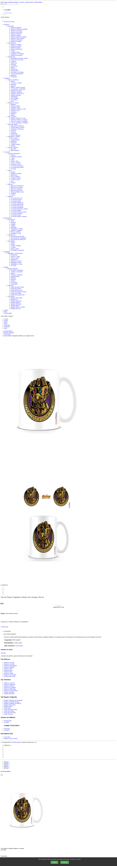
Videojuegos (14, 96)
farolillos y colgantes (16, 230)
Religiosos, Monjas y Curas (18, 109)
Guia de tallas (19, 645)
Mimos (13, 115)
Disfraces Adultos (16, 35)
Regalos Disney (15, 305)
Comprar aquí (4, 626)
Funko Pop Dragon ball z (18, 294)
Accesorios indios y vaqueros (19, 216)
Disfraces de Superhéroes (11, 690)
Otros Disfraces (12, 43)
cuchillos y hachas (16, 178)
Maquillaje (7, 251)
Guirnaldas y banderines (17, 250)
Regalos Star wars (16, 308)
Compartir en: (4, 585)
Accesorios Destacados (14, 153)
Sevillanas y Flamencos (17, 129)
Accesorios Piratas (16, 201)
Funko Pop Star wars (16, 290)
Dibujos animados (16, 95)
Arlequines (14, 112)
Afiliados (6, 722)
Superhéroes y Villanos (14, 136)
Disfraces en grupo (16, 44)
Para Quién (11, 26)
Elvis (12, 101)
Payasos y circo (15, 110)
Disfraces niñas (8, 670)
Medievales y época (16, 90)
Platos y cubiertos (15, 232)
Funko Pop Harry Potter (17, 287)
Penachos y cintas (16, 164)
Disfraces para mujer (9, 676)
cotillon (13, 225)
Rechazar (64, 862)
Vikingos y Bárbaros (16, 92)
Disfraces (6, 24)
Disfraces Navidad (9, 686)
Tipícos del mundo (13, 124)
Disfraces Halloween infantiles (19, 29)
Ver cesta (6, 12)
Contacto (6, 730)
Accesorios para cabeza (17, 167)
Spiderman (14, 141)
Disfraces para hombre (10, 675)
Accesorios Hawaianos (17, 205)
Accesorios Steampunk (17, 207)
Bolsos (13, 273)
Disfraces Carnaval (9, 683)
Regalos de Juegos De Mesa (11, 702)
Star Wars (13, 149)
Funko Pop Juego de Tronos (18, 291)
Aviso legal (7, 737)
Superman (13, 142)
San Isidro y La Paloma (17, 72)
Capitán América (15, 144)
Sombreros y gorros (16, 156)
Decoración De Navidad (17, 236)
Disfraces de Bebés (16, 33)
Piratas (13, 67)
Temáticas (7, 78)
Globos (13, 242)
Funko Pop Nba (8, 714)
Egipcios (13, 86)
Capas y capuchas (16, 162)
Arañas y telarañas (16, 245)
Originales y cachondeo (17, 53)
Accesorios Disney (16, 215)
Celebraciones (11, 56)
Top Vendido (11, 241)
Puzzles (13, 281)
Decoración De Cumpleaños (18, 238)
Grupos (6, 310)
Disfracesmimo (17, 742)
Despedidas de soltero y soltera (19, 58)
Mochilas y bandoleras (17, 270)
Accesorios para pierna (17, 166)
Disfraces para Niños (16, 30)
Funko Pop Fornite (16, 293)
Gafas (12, 159)
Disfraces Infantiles (16, 27)
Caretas (13, 195)
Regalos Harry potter (16, 298)
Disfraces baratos (15, 47)
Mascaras (10, 184)
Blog (5, 311)
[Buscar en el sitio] (17, 4)
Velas (12, 221)
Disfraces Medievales (10, 689)
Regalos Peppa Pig (16, 301)
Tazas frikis (14, 282)
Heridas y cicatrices (16, 261)
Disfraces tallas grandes (10, 665)
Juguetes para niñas (9, 693)
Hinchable (14, 227)
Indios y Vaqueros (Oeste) (18, 87)
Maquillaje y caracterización (15, 253)
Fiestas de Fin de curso (17, 60)
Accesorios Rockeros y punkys (19, 209)
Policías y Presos (15, 106)
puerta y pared (15, 248)
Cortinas (13, 247)
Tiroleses (13, 132)
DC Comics (14, 138)
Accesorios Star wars (16, 198)
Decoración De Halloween (18, 239)
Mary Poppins (15, 98)
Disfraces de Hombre (16, 40)
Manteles (13, 222)
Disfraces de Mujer (16, 41)
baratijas (13, 224)
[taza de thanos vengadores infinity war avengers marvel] (47, 460)
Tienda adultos (8, 313)
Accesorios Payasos (16, 199)
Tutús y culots (15, 161)
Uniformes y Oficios (13, 103)
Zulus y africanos (15, 135)
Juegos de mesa (15, 276)
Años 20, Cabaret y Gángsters (19, 121)
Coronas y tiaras (15, 179)
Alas (12, 181)
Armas (9, 170)
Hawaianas (14, 76)
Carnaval (13, 61)
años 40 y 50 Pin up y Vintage (19, 119)
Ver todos (13, 169)
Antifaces (13, 193)
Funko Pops (7, 708)
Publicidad (7, 729)
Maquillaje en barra (16, 262)
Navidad (13, 64)
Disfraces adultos (8, 673)
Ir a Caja (10, 12)
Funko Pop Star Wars (10, 712)
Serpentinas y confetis (17, 228)
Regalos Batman (15, 302)
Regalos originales (9, 332)
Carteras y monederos (17, 271)
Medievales (14, 69)
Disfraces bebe (8, 671)
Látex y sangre (15, 258)
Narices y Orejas (15, 256)
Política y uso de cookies (10, 738)
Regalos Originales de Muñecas (12, 703)
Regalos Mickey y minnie (18, 307)
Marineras (13, 75)
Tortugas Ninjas (15, 139)
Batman (13, 146)
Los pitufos (14, 99)
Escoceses (13, 130)
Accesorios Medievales (17, 204)
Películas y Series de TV (17, 93)
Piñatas (13, 244)
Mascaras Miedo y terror (17, 192)
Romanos (13, 84)
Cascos (13, 158)
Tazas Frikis (7, 334)
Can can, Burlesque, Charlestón (19, 123)
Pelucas (13, 155)
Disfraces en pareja (16, 46)
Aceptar (54, 862)
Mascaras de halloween (17, 185)
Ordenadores (14, 284)
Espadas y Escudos (16, 173)
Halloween (14, 63)
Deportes (13, 104)
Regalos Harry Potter (10, 705)
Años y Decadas (12, 116)
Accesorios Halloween (17, 202)
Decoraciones (7, 218)
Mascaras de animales (17, 187)
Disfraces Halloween (16, 49)
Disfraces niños (8, 668)
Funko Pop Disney (16, 288)
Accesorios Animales (16, 213)
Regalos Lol (14, 299)
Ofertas (13, 50)
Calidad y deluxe (15, 52)
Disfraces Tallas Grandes (17, 38)
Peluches (13, 279)
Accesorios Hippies (16, 210)
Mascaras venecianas (16, 189)
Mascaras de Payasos (16, 190)
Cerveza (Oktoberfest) (17, 73)
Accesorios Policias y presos (18, 212)
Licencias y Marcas (13, 147)
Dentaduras (14, 259)
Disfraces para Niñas (16, 32)
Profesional (14, 255)
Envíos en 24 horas (9, 21)
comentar (3, 653)
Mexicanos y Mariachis (17, 126)
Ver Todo (13, 265)
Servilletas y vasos (16, 233)
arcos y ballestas (15, 176)
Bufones (13, 113)
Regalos (6, 267)
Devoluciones (8, 720)
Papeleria (13, 278)
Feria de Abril (14, 70)
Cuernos (13, 182)
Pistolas (13, 172)
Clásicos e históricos (13, 80)
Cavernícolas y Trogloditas (18, 89)
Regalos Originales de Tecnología (13, 700)
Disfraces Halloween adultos (18, 37)
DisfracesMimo (8, 331)
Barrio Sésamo (15, 150)
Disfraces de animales (10, 687)
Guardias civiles (15, 107)
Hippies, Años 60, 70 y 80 (18, 118)
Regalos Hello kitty (16, 304)
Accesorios (7, 152)
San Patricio (14, 66)
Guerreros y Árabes (16, 83)
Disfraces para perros (16, 55)
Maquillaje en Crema (16, 264)
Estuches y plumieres (16, 275)
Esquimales (14, 133)
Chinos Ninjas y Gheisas (17, 127)
